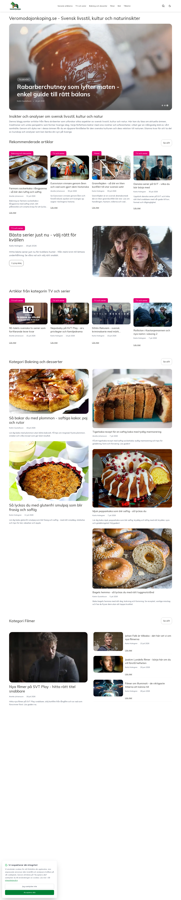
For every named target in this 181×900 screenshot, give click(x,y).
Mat (119, 6)
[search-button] (163, 6)
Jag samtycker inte (29, 886)
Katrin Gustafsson (24, 101)
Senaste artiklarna (65, 6)
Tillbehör (127, 6)
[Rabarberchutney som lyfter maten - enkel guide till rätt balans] (90, 67)
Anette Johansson (16, 196)
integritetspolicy (11, 880)
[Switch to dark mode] (170, 6)
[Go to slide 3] (167, 105)
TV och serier (80, 6)
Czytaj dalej (16, 263)
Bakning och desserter (98, 6)
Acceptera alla (29, 892)
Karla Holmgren (98, 191)
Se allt (166, 142)
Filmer (112, 6)
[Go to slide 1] (162, 105)
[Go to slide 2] (165, 105)
